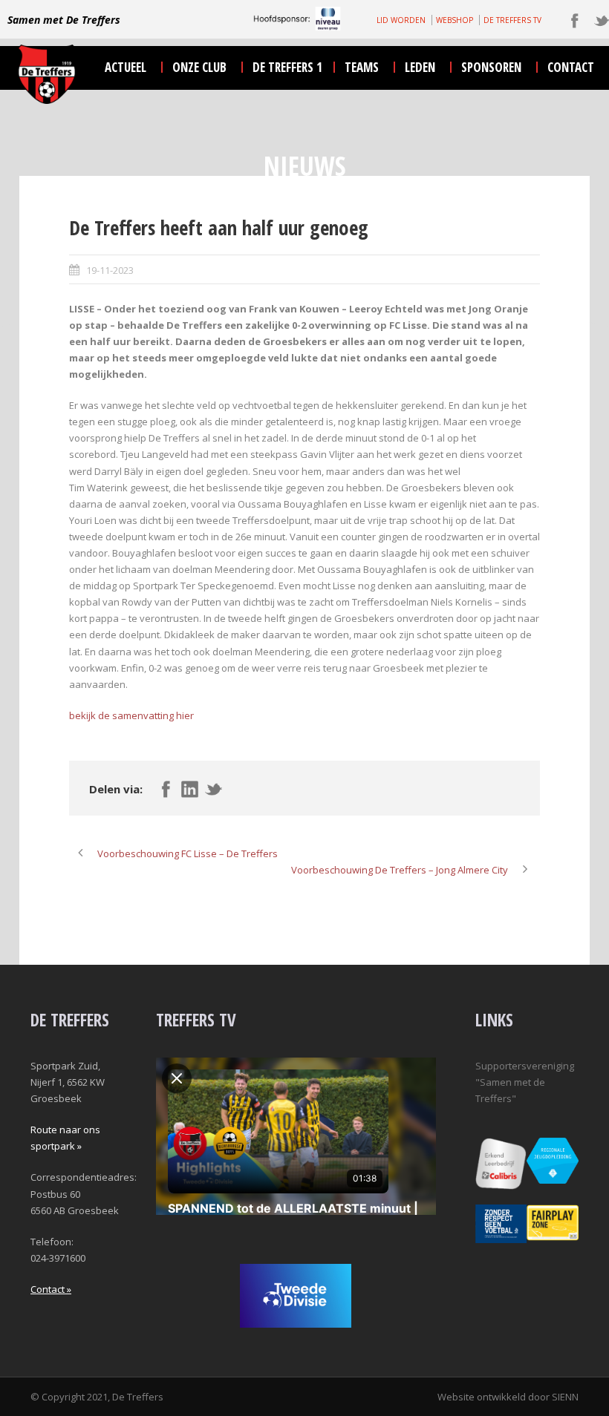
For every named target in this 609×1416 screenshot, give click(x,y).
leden (420, 67)
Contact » (50, 1289)
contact (570, 67)
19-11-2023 (110, 270)
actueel (125, 67)
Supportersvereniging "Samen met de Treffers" (524, 1082)
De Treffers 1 (287, 67)
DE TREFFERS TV (512, 20)
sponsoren (491, 67)
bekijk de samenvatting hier (131, 715)
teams (362, 67)
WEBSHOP (454, 20)
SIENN (565, 1396)
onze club (199, 67)
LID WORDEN (401, 20)
